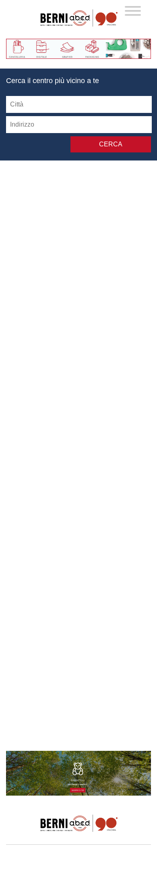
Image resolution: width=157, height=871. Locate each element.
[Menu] (133, 11)
